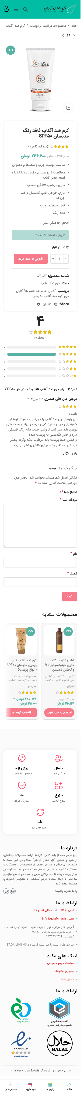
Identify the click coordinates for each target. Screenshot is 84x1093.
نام (73, 553)
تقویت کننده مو (64, 676)
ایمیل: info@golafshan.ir (58, 919)
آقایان (52, 291)
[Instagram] (13, 891)
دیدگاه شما (68, 499)
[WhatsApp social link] (44, 304)
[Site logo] (60, 9)
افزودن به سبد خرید (30, 258)
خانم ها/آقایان (25, 291)
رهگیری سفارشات (64, 971)
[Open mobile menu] (16, 9)
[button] (59, 712)
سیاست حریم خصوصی (60, 963)
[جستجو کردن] (25, 9)
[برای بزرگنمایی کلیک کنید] (68, 108)
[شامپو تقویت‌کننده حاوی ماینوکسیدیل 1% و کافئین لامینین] (59, 640)
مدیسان (32, 686)
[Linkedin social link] (50, 304)
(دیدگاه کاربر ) (38, 146)
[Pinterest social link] (56, 304)
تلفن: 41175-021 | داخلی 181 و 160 (53, 910)
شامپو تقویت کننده (57, 680)
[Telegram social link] (38, 304)
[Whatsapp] (6, 891)
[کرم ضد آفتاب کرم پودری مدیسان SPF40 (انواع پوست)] (21, 640)
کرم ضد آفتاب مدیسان (47, 296)
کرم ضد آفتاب (15, 25)
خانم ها (42, 291)
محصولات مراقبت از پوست (48, 25)
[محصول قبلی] (74, 36)
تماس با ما (67, 979)
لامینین (70, 686)
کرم (66, 296)
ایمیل (72, 573)
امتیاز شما (69, 492)
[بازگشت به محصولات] (68, 36)
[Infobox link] (6, 9)
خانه (74, 25)
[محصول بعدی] (63, 36)
